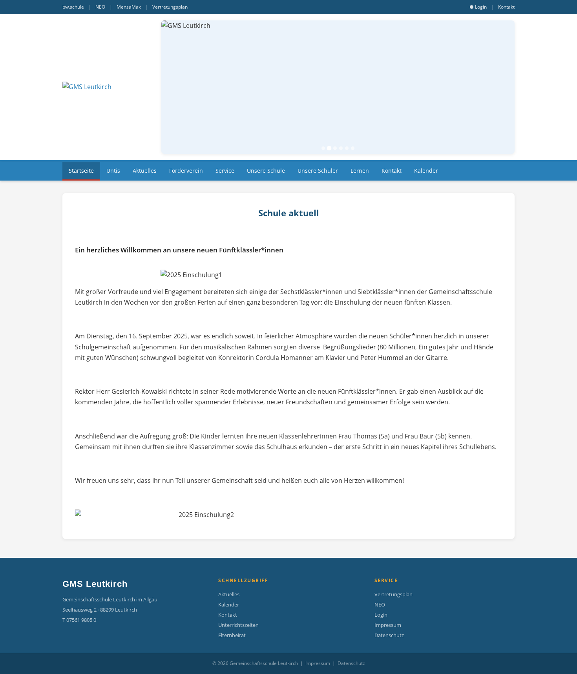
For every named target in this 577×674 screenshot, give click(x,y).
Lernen (360, 170)
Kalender (228, 604)
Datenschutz (389, 635)
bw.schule (73, 7)
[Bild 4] (341, 148)
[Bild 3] (335, 148)
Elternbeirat (232, 635)
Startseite (81, 170)
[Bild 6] (352, 148)
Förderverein (186, 170)
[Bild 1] (323, 148)
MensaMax (129, 7)
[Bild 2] (329, 148)
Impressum (387, 624)
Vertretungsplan (170, 7)
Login (380, 614)
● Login (478, 7)
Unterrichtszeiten (238, 624)
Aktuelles (145, 170)
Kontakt (506, 7)
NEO (100, 7)
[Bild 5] (347, 148)
